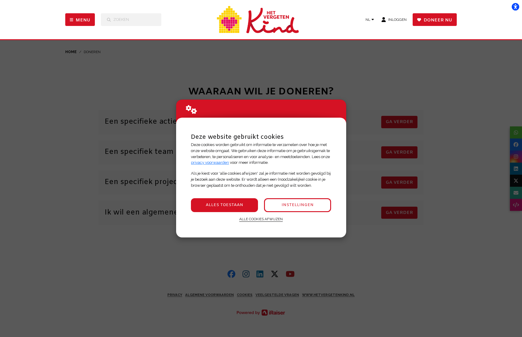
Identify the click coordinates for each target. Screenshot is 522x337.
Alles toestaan (224, 205)
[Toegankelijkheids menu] (515, 6)
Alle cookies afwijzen (261, 219)
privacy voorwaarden (210, 162)
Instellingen (298, 205)
